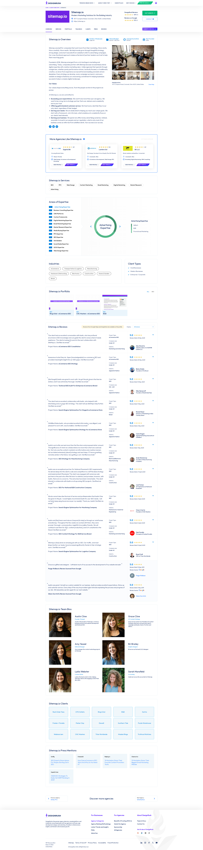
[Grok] (149, 833)
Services (58, 29)
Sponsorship (118, 827)
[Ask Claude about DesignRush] (138, 833)
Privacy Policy (92, 843)
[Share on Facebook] (50, 126)
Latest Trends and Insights (100, 827)
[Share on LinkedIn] (53, 126)
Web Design (71, 185)
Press (96, 29)
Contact (149, 19)
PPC (60, 185)
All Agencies (118, 830)
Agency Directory (54, 7)
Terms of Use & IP (80, 843)
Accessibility (102, 843)
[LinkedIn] (141, 842)
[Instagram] (145, 842)
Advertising (54, 189)
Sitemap (71, 843)
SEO (52, 185)
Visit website (149, 13)
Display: (129, 327)
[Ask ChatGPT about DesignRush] (145, 833)
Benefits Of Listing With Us (123, 821)
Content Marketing (86, 185)
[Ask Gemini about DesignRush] (142, 833)
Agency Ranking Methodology (101, 824)
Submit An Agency (120, 824)
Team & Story (141, 821)
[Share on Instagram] (57, 126)
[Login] (156, 3)
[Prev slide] (91, 226)
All (148, 291)
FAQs (93, 830)
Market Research (136, 185)
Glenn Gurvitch (141, 596)
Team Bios (78, 29)
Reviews (104, 29)
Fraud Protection (113, 843)
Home (47, 7)
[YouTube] (156, 842)
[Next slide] (120, 226)
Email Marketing (103, 185)
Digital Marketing (119, 185)
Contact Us (140, 824)
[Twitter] (153, 842)
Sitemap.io (77, 12)
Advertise (94, 833)
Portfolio (68, 29)
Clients (88, 29)
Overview (49, 29)
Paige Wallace (140, 575)
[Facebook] (149, 842)
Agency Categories (97, 821)
